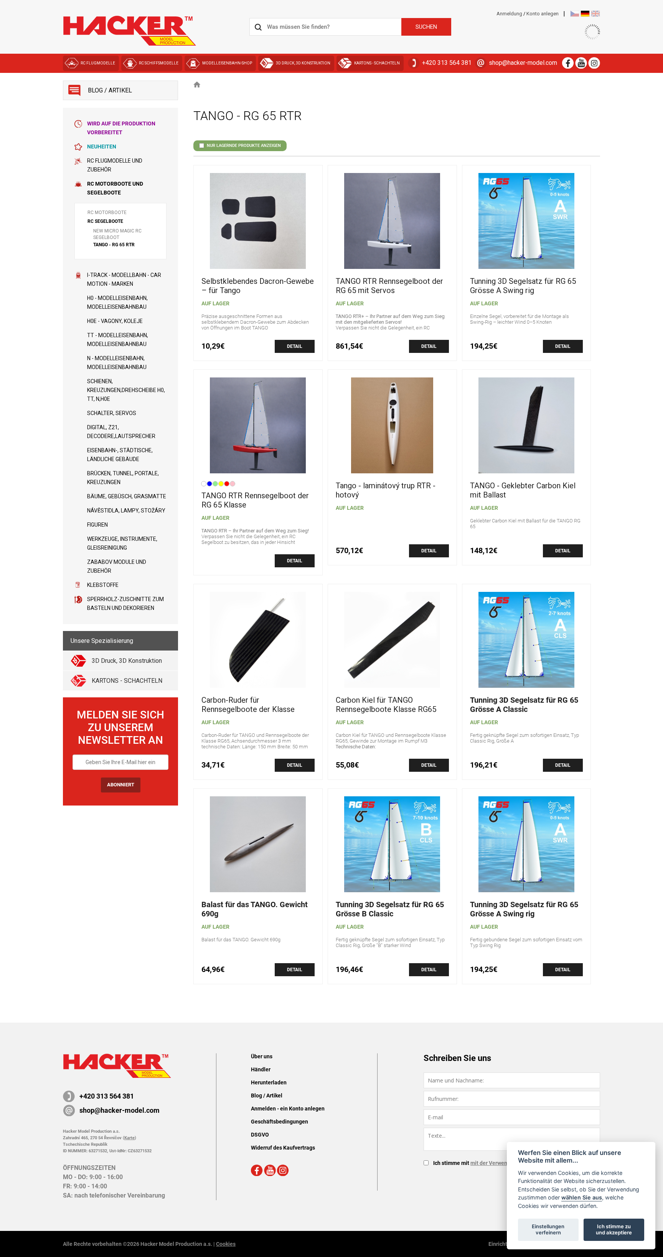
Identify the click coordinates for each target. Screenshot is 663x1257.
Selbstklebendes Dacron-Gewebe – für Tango (257, 286)
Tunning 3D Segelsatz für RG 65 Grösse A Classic (524, 704)
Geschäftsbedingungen (279, 1122)
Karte (129, 1137)
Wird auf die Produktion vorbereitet (121, 127)
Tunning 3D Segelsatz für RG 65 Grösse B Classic (390, 909)
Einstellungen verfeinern (548, 1229)
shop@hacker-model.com (523, 62)
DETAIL (294, 346)
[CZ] (574, 13)
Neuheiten (101, 146)
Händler (260, 1069)
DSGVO (260, 1135)
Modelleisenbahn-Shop (227, 63)
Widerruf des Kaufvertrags (283, 1148)
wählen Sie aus (581, 1197)
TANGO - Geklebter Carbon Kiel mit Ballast (523, 490)
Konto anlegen (542, 13)
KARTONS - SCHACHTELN (377, 63)
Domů (197, 84)
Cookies (226, 1244)
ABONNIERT (120, 784)
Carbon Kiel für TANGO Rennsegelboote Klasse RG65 (386, 704)
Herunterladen (269, 1082)
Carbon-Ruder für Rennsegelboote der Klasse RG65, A (248, 709)
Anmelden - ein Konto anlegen (288, 1108)
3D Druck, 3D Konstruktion (303, 63)
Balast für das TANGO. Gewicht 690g (254, 909)
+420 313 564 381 (447, 62)
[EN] (595, 13)
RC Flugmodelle (98, 63)
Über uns (261, 1056)
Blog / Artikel (266, 1095)
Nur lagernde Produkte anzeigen (244, 145)
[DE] (585, 13)
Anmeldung (509, 13)
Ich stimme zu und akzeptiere (614, 1229)
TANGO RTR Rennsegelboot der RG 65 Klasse (255, 500)
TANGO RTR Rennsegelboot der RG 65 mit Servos (389, 286)
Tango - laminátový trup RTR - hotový (385, 490)
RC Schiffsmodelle (158, 63)
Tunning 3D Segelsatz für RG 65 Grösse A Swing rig (523, 286)
